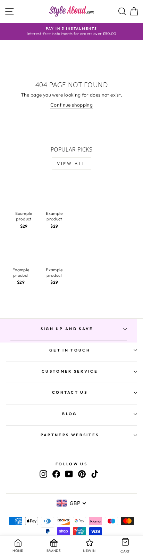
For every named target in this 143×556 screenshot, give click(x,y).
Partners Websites (70, 434)
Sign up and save (67, 328)
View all (71, 163)
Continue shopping (71, 105)
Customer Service (70, 371)
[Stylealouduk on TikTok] (95, 474)
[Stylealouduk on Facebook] (56, 474)
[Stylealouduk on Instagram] (43, 474)
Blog (69, 413)
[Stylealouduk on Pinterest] (82, 474)
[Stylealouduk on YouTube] (69, 474)
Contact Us (69, 392)
